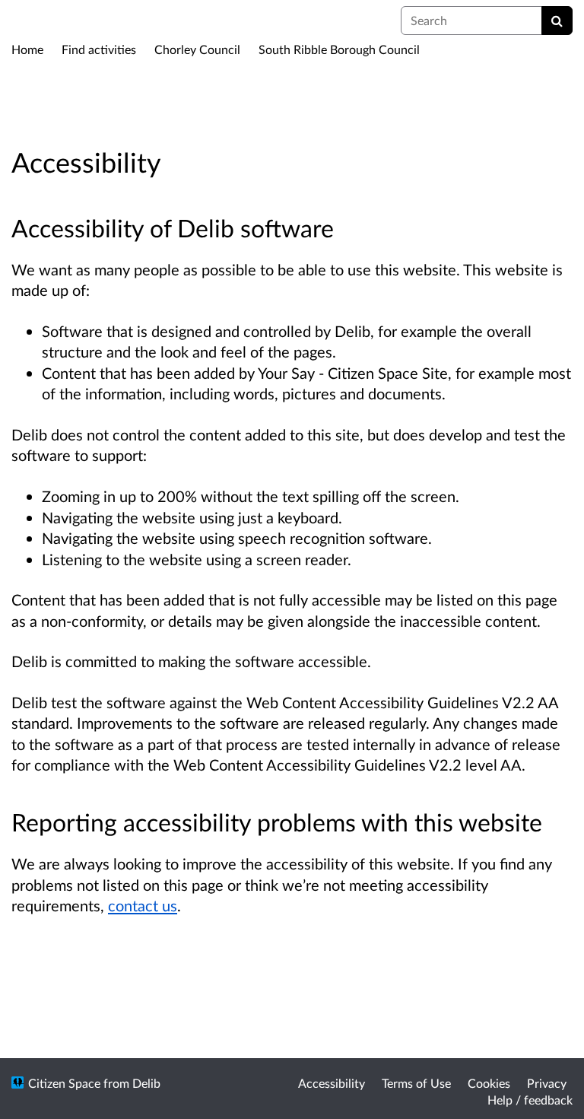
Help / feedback (530, 1099)
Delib (146, 1083)
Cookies (489, 1083)
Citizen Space (64, 1083)
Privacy (547, 1083)
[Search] (557, 20)
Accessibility (331, 1083)
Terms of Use (416, 1083)
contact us (142, 905)
